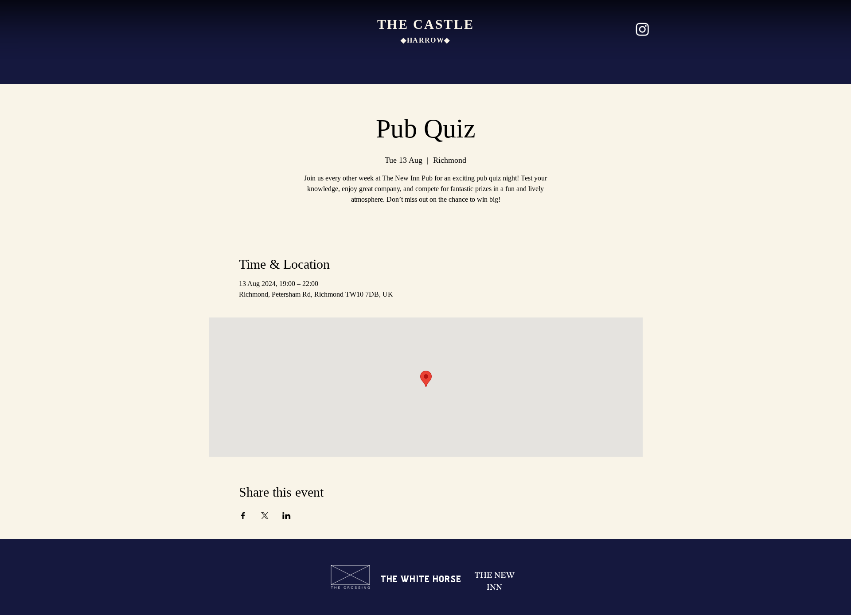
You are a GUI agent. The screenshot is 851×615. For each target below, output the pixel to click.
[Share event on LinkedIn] (286, 515)
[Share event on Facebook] (243, 515)
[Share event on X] (265, 515)
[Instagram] (642, 29)
